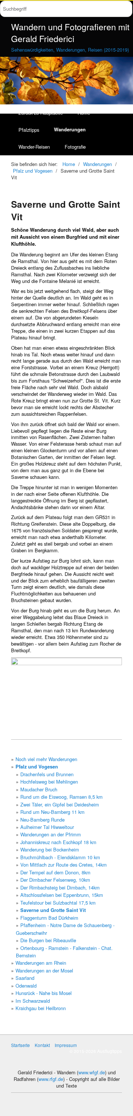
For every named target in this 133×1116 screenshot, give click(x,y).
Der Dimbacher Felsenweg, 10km (55, 879)
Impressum (66, 1045)
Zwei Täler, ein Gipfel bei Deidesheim (59, 804)
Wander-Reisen (34, 146)
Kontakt (42, 1045)
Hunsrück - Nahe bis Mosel (44, 992)
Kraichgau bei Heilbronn (41, 1008)
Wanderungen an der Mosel (44, 970)
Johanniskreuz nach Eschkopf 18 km (58, 842)
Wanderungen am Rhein (41, 962)
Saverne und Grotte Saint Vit (53, 910)
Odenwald (26, 985)
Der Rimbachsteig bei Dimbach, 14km (60, 887)
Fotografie (75, 146)
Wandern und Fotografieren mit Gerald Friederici (70, 33)
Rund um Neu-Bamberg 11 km (52, 811)
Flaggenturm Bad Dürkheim (49, 917)
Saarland (25, 977)
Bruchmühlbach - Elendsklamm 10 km (60, 857)
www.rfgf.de (50, 1078)
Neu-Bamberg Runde (42, 819)
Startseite (20, 1045)
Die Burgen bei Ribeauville (48, 940)
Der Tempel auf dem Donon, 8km (55, 872)
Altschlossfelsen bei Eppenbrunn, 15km (61, 894)
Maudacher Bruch (38, 789)
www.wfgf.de (91, 1072)
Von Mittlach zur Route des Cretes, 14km (63, 864)
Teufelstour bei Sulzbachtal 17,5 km (58, 902)
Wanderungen (70, 129)
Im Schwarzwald (33, 1000)
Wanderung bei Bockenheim (49, 849)
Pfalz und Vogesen (37, 766)
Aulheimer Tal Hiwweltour (47, 826)
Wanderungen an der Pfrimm (50, 834)
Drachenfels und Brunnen (47, 774)
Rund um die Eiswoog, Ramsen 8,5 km (61, 796)
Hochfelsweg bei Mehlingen (49, 781)
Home (68, 163)
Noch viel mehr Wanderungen (46, 759)
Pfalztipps (28, 129)
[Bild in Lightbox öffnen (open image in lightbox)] (66, 698)
